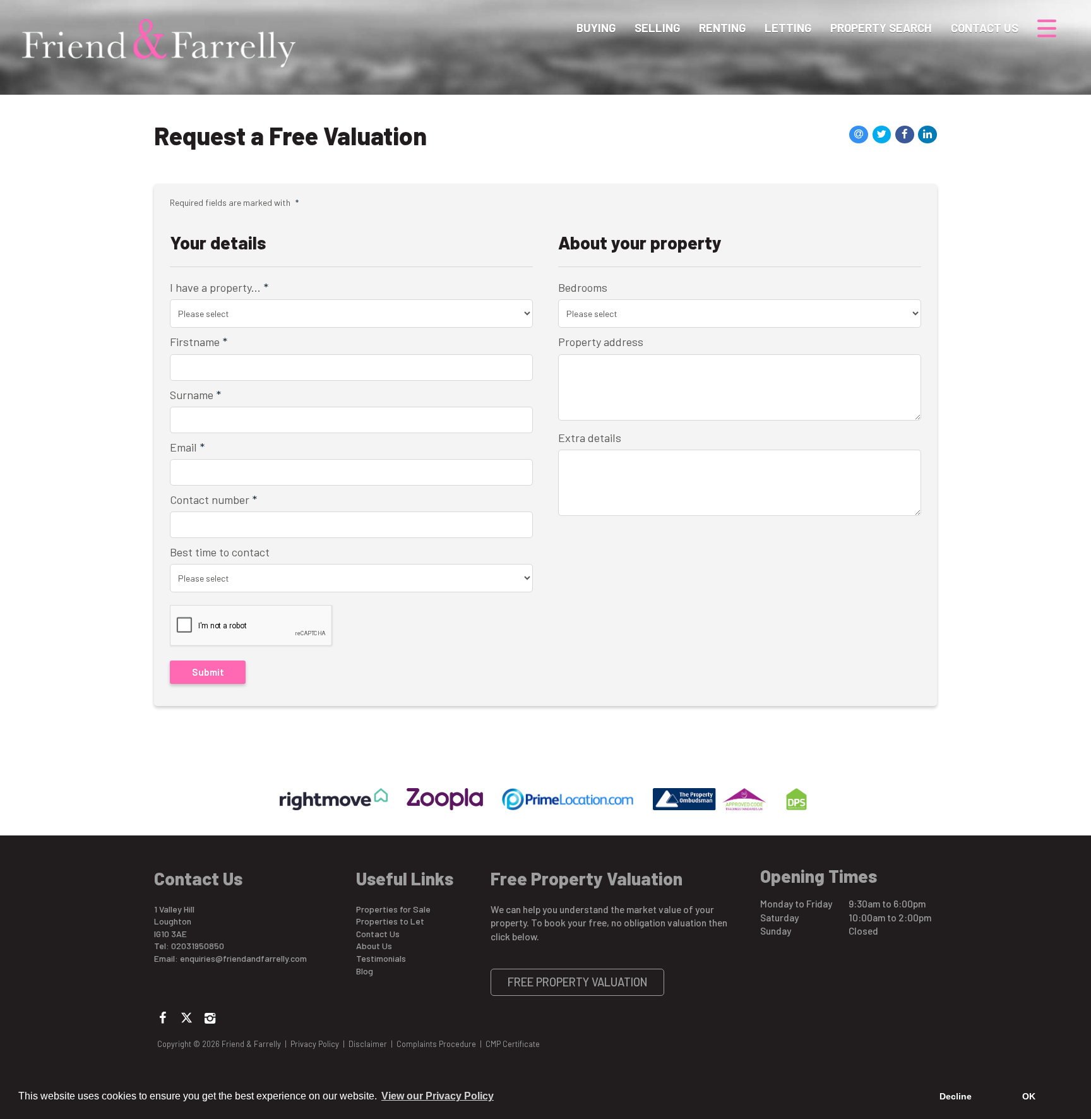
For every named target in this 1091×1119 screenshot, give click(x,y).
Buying (596, 28)
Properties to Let (390, 921)
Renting (722, 28)
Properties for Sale (393, 909)
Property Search (881, 28)
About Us (374, 945)
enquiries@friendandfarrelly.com (243, 958)
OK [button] (1028, 1096)
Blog (364, 971)
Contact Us (984, 28)
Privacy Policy (314, 1044)
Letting (788, 28)
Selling (657, 28)
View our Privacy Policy (437, 1096)
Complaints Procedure (436, 1044)
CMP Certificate (513, 1044)
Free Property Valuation (578, 982)
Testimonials (381, 958)
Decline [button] (955, 1096)
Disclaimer (368, 1044)
